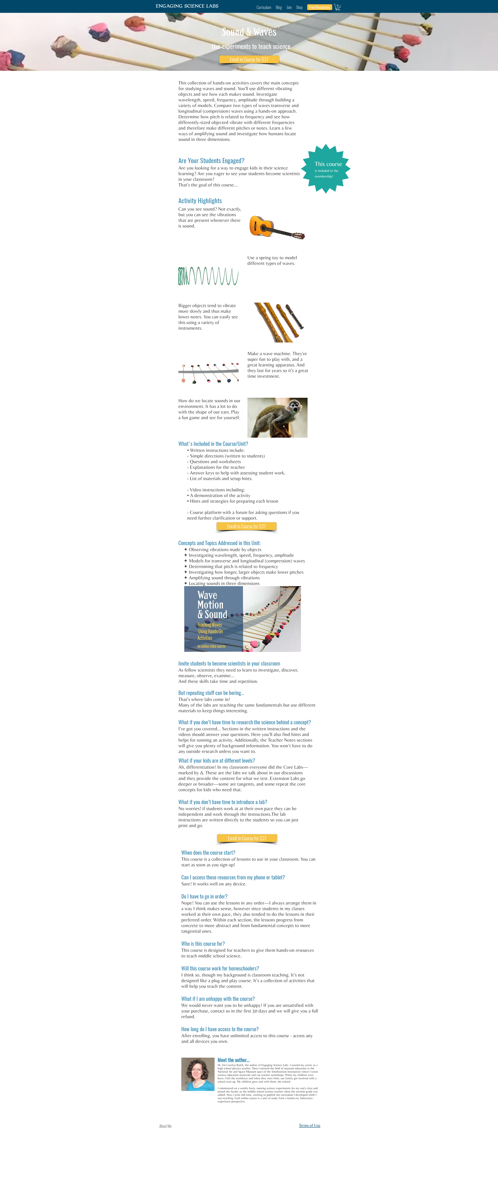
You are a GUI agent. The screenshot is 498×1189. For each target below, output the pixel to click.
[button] (338, 7)
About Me (165, 1126)
